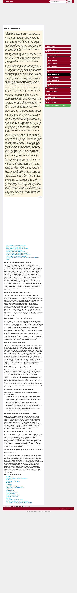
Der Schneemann (10, 477)
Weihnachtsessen (51, 46)
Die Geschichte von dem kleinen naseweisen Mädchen (19, 502)
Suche (69, 1)
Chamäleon (9, 484)
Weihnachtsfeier (52, 60)
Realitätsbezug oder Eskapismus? (14, 250)
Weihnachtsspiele (52, 55)
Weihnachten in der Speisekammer (14, 486)
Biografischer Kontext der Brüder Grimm (15, 247)
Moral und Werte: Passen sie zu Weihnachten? (17, 248)
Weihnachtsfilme (52, 66)
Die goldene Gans (26, 506)
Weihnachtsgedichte (53, 80)
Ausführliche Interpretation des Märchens (16, 245)
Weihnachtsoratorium (53, 86)
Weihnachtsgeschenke (52, 91)
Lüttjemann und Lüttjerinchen (13, 495)
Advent (48, 94)
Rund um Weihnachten (52, 88)
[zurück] (39, 197)
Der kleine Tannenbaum (12, 496)
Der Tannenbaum (10, 480)
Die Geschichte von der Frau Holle (14, 499)
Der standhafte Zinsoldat (12, 492)
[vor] (41, 197)
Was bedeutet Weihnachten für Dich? (56, 105)
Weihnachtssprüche (53, 77)
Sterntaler (8, 498)
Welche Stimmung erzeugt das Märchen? (16, 251)
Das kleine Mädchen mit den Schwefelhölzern (17, 478)
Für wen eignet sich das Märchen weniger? (16, 256)
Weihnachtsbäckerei (51, 97)
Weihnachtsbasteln (51, 102)
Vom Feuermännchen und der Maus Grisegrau (17, 501)
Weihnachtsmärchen (53, 74)
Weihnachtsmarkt (52, 63)
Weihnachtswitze (52, 57)
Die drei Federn (10, 489)
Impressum (70, 509)
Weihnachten (9, 2)
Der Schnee (9, 483)
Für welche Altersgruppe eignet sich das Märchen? (18, 254)
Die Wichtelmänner (10, 493)
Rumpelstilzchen (10, 490)
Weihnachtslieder (52, 69)
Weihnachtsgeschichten (54, 71)
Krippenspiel (51, 83)
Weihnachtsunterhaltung (52, 52)
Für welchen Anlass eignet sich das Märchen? (17, 253)
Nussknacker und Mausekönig (13, 481)
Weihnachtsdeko (50, 49)
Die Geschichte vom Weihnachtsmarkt (15, 487)
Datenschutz (64, 509)
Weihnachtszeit (50, 100)
